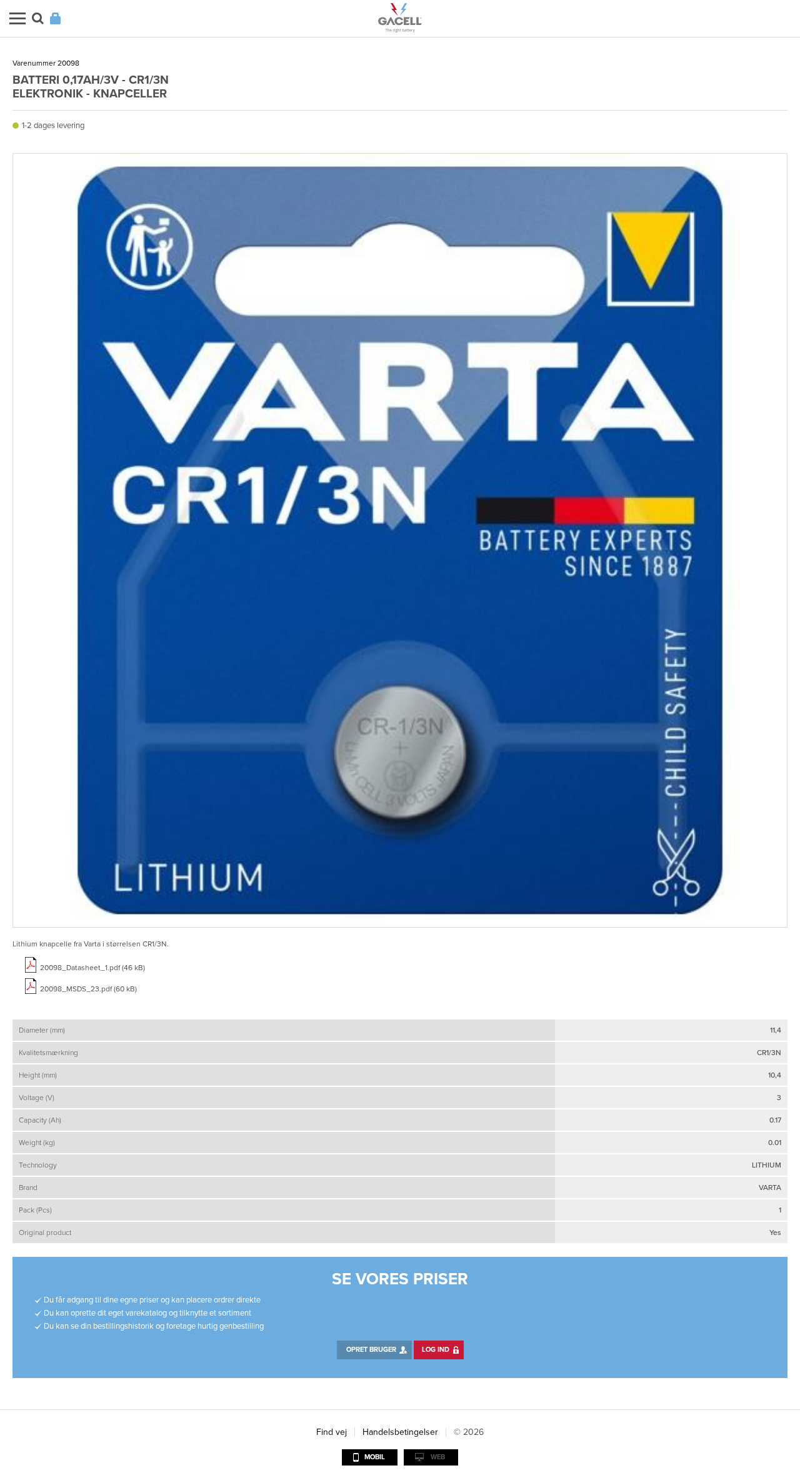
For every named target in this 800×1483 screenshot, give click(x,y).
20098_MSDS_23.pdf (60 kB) (88, 989)
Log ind (435, 1350)
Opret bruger (371, 1350)
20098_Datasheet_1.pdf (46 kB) (92, 967)
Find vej (331, 1432)
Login (55, 18)
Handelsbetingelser (400, 1432)
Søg (38, 18)
